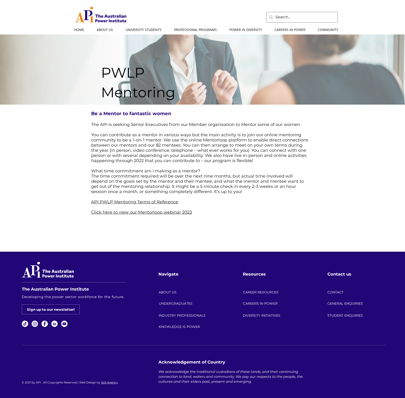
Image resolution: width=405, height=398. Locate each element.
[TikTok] (25, 324)
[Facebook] (44, 324)
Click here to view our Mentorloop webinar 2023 (141, 212)
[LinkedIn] (54, 324)
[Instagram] (35, 324)
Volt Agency (109, 382)
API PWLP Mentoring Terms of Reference (134, 202)
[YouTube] (64, 324)
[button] (104, 29)
